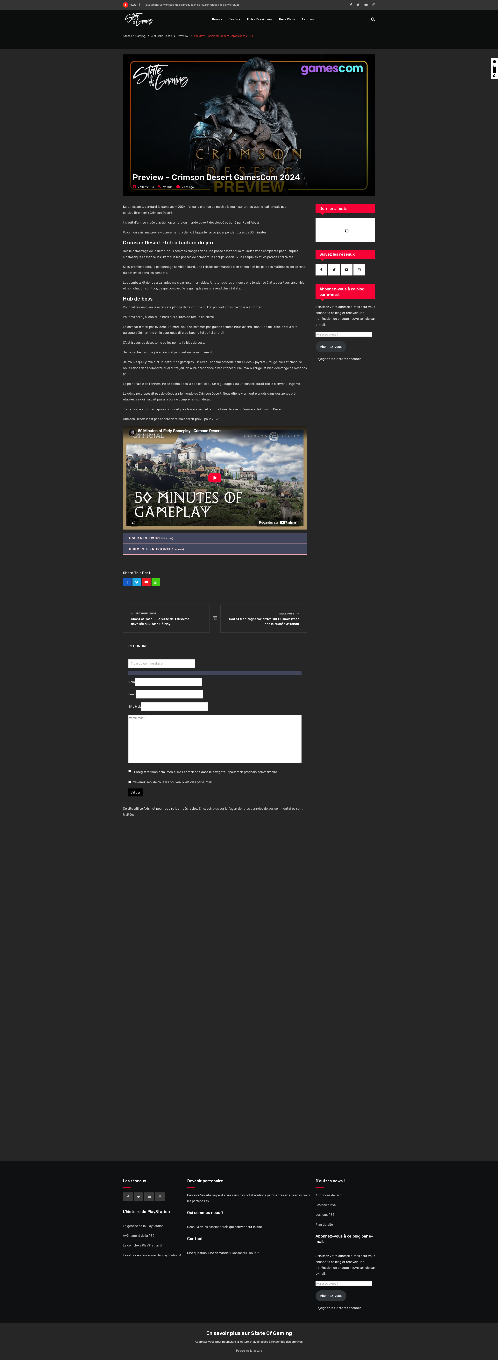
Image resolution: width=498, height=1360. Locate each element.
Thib (169, 187)
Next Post (287, 613)
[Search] (373, 19)
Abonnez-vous (331, 347)
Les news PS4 (326, 1205)
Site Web (134, 706)
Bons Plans (287, 19)
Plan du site (324, 1224)
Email (132, 694)
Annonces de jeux (329, 1195)
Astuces (308, 19)
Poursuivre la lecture (249, 1350)
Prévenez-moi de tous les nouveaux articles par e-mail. (172, 782)
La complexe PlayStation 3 (142, 1245)
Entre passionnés (260, 19)
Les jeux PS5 (325, 1215)
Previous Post (146, 613)
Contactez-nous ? (245, 1253)
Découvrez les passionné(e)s (207, 1227)
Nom (131, 682)
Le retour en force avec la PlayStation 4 (152, 1255)
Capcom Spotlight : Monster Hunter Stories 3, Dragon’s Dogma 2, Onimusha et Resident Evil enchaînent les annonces (214, 4)
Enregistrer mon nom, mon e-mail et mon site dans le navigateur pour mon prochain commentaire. (206, 772)
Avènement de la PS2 (138, 1236)
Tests (233, 19)
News (216, 19)
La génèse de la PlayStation (143, 1226)
